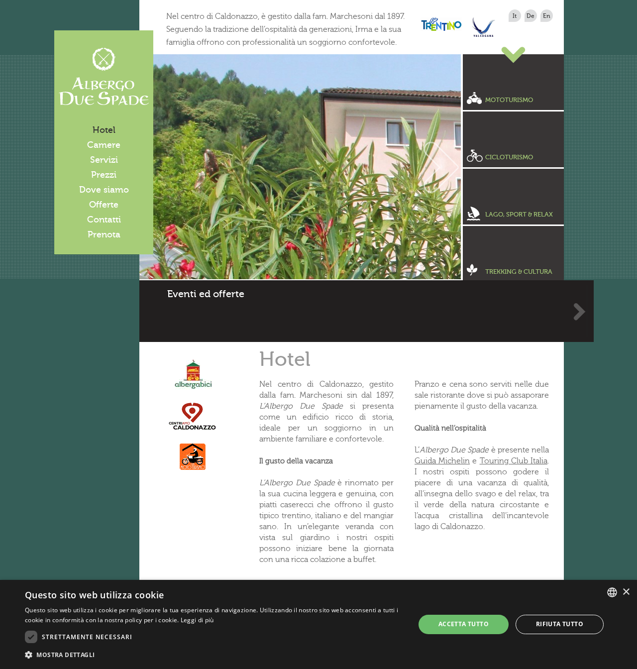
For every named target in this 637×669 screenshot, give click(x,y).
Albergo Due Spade (104, 77)
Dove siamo (104, 190)
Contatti (104, 219)
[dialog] (318, 624)
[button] (214, 655)
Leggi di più (197, 620)
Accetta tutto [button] (463, 624)
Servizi (104, 160)
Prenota (104, 234)
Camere (103, 145)
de (530, 15)
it (515, 15)
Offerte (103, 205)
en (546, 15)
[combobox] (612, 592)
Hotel (104, 130)
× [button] (626, 592)
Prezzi (103, 175)
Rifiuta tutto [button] (559, 624)
